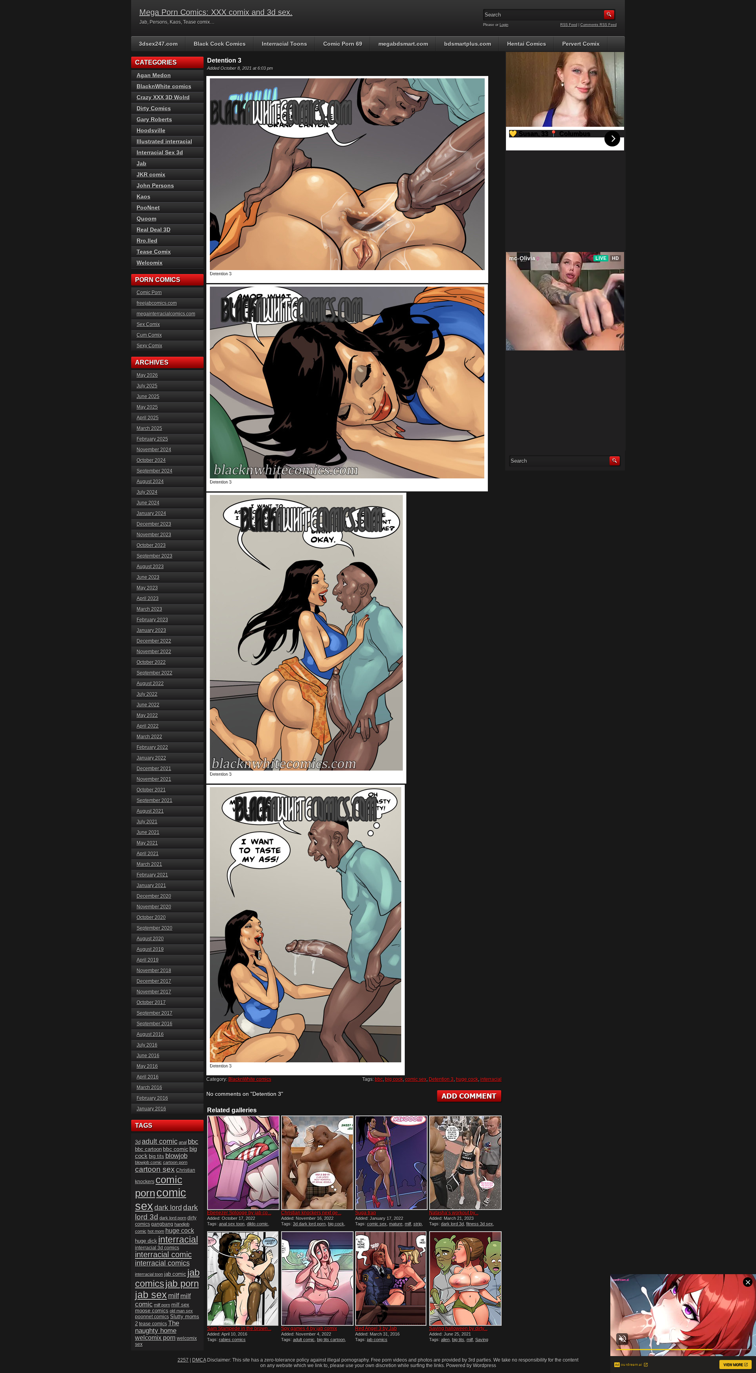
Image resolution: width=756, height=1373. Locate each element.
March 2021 (149, 864)
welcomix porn (155, 1337)
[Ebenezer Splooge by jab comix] (243, 1162)
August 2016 (150, 1034)
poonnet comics (152, 1316)
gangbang (162, 1224)
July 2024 (147, 492)
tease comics (153, 1323)
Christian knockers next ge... (311, 1213)
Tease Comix (154, 251)
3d (138, 1142)
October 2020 (151, 917)
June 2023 (148, 577)
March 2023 (149, 609)
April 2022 (148, 726)
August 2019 (150, 949)
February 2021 (152, 875)
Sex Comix (148, 324)
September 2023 (154, 556)
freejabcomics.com (157, 303)
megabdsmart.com (403, 44)
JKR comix (151, 174)
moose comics (152, 1311)
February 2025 (152, 439)
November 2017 (154, 992)
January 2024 (151, 513)
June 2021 (148, 832)
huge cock (467, 1079)
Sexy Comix (149, 345)
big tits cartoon (331, 1339)
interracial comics (162, 1263)
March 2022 (149, 736)
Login (504, 25)
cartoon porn (175, 1162)
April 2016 (148, 1077)
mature (395, 1223)
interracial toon (149, 1274)
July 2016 (147, 1045)
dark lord (168, 1208)
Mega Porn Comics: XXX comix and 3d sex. (216, 12)
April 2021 (148, 853)
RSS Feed (568, 25)
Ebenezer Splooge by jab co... (239, 1213)
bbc (379, 1079)
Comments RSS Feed (598, 25)
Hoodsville (151, 130)
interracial (491, 1079)
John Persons (155, 185)
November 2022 (154, 651)
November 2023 (154, 534)
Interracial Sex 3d (160, 152)
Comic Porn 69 (342, 44)
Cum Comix (149, 335)
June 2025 (148, 396)
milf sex (180, 1305)
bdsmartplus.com (467, 44)
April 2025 (148, 418)
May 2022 (147, 715)
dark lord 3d (452, 1223)
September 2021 (154, 800)
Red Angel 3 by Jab (376, 1328)
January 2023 (151, 630)
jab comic (175, 1274)
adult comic (304, 1339)
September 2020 (154, 928)
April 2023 (148, 598)
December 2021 (154, 768)
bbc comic (175, 1149)
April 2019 (148, 960)
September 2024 (154, 471)
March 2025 (149, 428)
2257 (183, 1360)
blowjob (176, 1155)
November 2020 (154, 907)
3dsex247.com (158, 44)
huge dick (146, 1241)
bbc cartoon (148, 1149)
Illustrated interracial (164, 141)
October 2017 (151, 1002)
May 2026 (147, 375)
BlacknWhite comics (249, 1079)
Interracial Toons (284, 44)
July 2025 (147, 386)
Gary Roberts (154, 119)
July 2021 (147, 822)
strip (417, 1223)
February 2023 (152, 620)
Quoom (146, 218)
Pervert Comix (581, 44)
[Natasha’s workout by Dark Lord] (465, 1162)
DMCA (199, 1360)
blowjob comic (148, 1162)
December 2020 (154, 896)
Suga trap (365, 1213)
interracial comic (163, 1254)
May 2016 (147, 1066)
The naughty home (157, 1326)
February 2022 (152, 747)
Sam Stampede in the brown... (239, 1328)
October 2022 (151, 662)
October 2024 (151, 460)
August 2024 (150, 481)
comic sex (415, 1079)
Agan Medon (154, 75)
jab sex (151, 1294)
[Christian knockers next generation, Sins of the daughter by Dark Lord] (317, 1162)
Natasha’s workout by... (453, 1213)
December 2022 (154, 641)
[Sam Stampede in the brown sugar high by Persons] (243, 1278)
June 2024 (148, 503)
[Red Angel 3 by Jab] (391, 1278)
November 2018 (154, 970)
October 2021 (151, 790)
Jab (141, 163)
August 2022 (150, 683)
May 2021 (147, 843)
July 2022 (147, 694)
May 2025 (147, 407)
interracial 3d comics (157, 1247)
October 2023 (151, 545)
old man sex (181, 1310)
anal (183, 1142)
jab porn (182, 1283)
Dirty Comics (154, 108)
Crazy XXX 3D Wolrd (163, 97)
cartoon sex (155, 1169)
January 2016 (151, 1109)
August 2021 (150, 811)
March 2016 (149, 1087)
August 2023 (150, 566)
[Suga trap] (391, 1162)
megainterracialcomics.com (166, 314)
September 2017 (154, 1013)
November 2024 (154, 449)
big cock (394, 1079)
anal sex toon (232, 1223)
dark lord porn (172, 1218)
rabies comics (232, 1339)
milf (408, 1223)
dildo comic (257, 1223)
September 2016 (154, 1024)
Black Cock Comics (220, 44)
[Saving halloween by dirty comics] (465, 1278)
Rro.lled (147, 240)
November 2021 (154, 779)
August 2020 (150, 938)
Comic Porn (149, 292)
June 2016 (148, 1055)
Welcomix (150, 262)
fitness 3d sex (479, 1223)
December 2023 (154, 524)
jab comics (377, 1339)
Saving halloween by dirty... (458, 1328)
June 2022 (148, 705)
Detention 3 (441, 1079)
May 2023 (147, 588)
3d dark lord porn (309, 1223)
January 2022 (151, 758)
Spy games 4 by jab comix (309, 1328)
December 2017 (154, 981)
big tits (458, 1339)
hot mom (156, 1231)
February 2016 (152, 1098)
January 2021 (151, 885)
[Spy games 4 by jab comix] (317, 1278)
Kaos (143, 196)
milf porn (162, 1305)
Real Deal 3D (153, 229)
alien (445, 1339)
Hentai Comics (526, 44)
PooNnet (148, 207)
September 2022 (154, 673)
